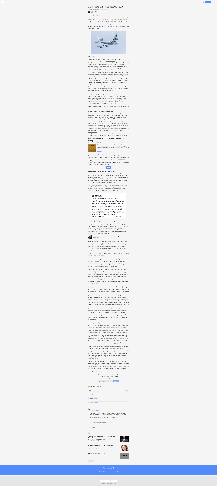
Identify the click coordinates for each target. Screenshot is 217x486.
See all (90, 461)
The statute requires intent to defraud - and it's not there (99, 439)
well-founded (114, 103)
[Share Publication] (203, 2)
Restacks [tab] (95, 398)
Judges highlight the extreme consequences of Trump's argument (100, 446)
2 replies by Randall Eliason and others (99, 422)
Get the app (114, 480)
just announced (99, 63)
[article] (108, 439)
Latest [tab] (92, 433)
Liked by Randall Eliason (95, 410)
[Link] (86, 111)
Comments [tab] (91, 398)
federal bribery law (118, 87)
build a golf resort (124, 324)
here (102, 266)
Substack (103, 483)
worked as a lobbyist (112, 177)
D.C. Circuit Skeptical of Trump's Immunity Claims (101, 445)
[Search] (200, 2)
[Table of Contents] (1, 243)
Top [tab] (89, 433)
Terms (111, 477)
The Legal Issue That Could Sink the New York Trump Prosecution (101, 437)
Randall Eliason (94, 11)
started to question (104, 66)
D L (91, 409)
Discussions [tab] (96, 433)
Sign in (213, 2)
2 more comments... (91, 427)
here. (115, 266)
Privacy (108, 477)
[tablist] (93, 398)
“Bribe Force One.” (110, 61)
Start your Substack (105, 480)
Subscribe (208, 2)
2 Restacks (101, 386)
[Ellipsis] (128, 409)
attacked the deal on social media (104, 69)
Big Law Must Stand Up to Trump (96, 453)
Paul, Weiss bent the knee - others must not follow (97, 454)
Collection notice (116, 477)
